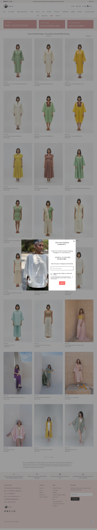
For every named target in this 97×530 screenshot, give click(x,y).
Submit (62, 283)
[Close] (74, 241)
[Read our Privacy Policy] (72, 277)
